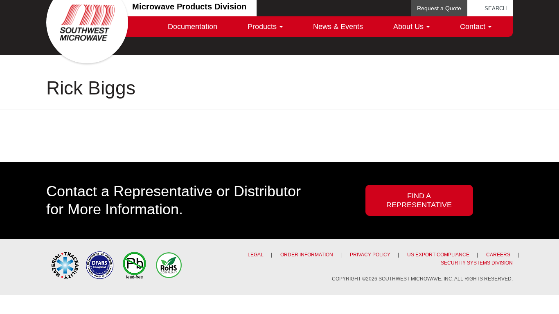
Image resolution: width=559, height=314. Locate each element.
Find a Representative (419, 200)
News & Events (338, 26)
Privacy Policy (370, 255)
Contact (473, 26)
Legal (256, 255)
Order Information (306, 255)
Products (263, 26)
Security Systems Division (477, 263)
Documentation (192, 26)
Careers (498, 255)
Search (496, 8)
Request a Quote (439, 8)
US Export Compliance (438, 255)
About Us (409, 26)
